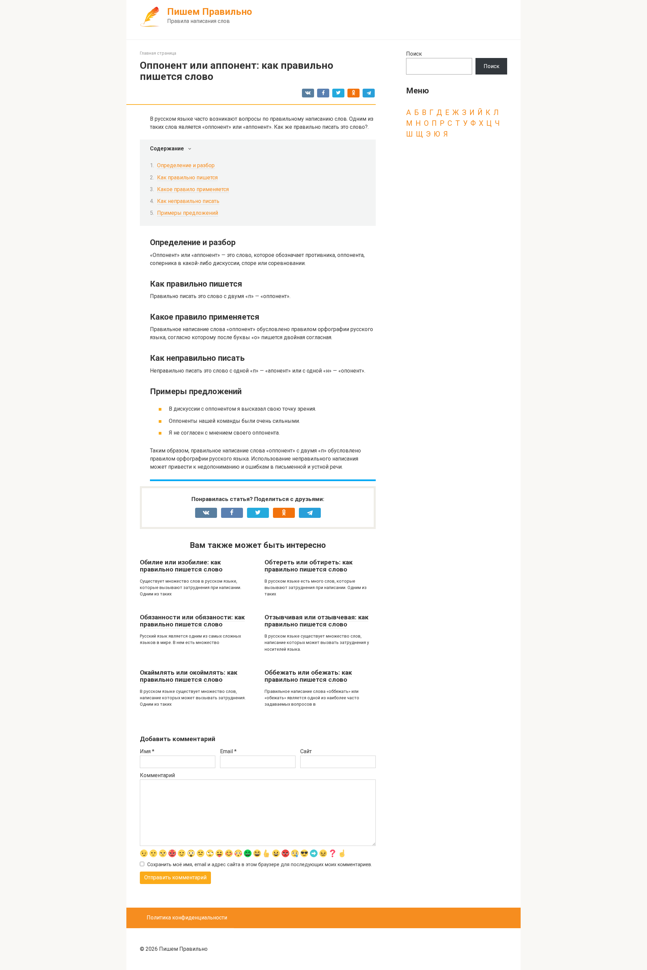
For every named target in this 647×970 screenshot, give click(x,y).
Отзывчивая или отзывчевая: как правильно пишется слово (316, 620)
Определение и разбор (186, 165)
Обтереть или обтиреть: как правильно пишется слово (308, 565)
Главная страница (158, 53)
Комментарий (157, 775)
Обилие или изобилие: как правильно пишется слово (181, 565)
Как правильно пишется (187, 177)
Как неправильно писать (188, 201)
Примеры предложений (187, 213)
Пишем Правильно (209, 11)
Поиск (414, 54)
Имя (147, 751)
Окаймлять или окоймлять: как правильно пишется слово (188, 676)
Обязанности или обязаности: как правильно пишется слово (192, 620)
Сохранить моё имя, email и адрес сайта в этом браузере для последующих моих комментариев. (259, 865)
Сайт (306, 751)
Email (228, 751)
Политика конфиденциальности (187, 917)
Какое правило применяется (193, 189)
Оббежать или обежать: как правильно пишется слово (308, 676)
